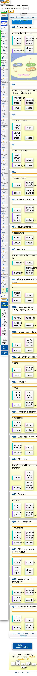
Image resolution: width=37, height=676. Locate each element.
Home (2, 5)
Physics (3, 8)
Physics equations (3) (3, 48)
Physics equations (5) (3, 63)
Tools (25, 8)
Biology (18, 5)
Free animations (9, 5)
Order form (4, 347)
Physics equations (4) (3, 56)
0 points (7, 290)
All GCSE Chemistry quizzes (4, 322)
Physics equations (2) (3, 41)
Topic (4, 28)
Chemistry (25, 5)
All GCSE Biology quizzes (4, 313)
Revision (10, 8)
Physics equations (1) (3, 34)
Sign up (4, 11)
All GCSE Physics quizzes (4, 331)
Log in (11, 11)
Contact (4, 352)
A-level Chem (18, 8)
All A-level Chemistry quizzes (4, 340)
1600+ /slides (5, 304)
